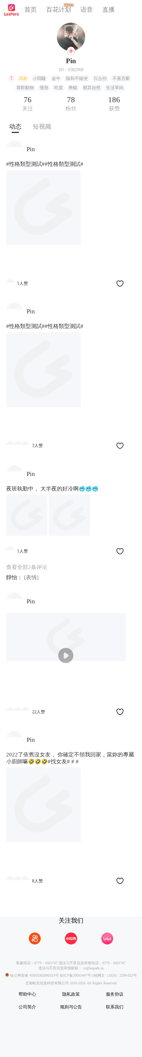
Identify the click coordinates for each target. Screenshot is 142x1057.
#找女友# (59, 761)
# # (75, 761)
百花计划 (58, 9)
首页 (30, 9)
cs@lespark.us (93, 968)
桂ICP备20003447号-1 (76, 976)
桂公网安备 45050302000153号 (34, 976)
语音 (86, 9)
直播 (108, 9)
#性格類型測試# (25, 164)
